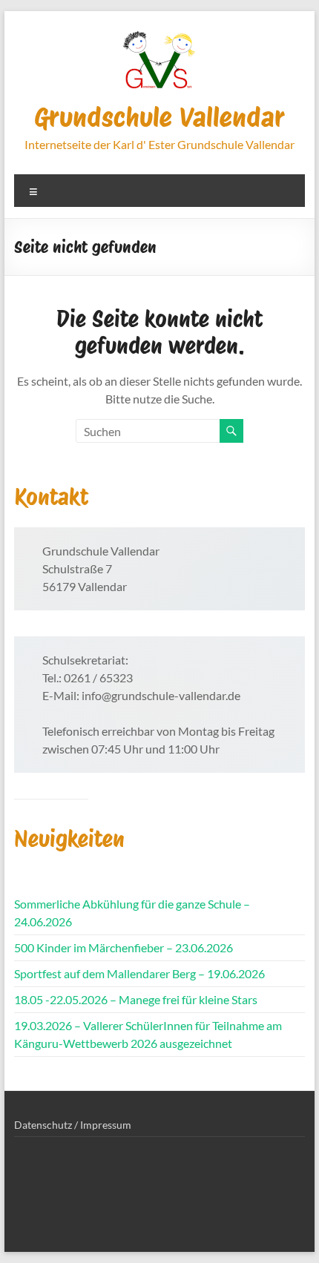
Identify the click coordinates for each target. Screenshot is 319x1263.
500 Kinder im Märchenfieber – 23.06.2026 (123, 947)
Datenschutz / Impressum (72, 1124)
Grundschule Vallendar (159, 117)
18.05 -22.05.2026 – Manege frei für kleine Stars (135, 999)
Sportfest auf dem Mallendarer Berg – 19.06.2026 (139, 973)
